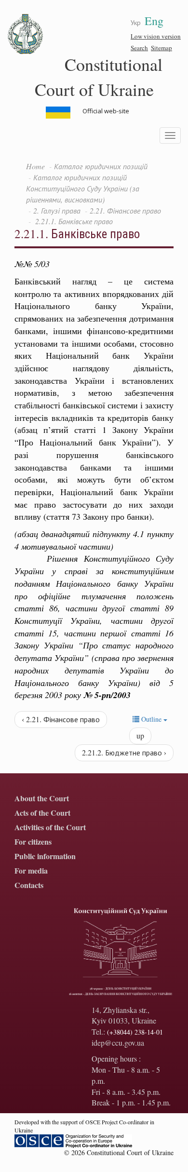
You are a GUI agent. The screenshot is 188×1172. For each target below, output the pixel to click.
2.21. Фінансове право (125, 210)
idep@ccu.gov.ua (118, 1042)
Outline (151, 719)
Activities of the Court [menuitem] (50, 827)
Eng (154, 20)
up (140, 735)
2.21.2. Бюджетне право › (124, 752)
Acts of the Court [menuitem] (42, 813)
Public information (45, 856)
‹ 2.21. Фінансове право (61, 719)
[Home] (25, 34)
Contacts (28, 885)
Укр (136, 22)
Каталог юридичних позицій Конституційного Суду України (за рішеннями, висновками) (82, 188)
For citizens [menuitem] (33, 842)
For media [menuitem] (31, 871)
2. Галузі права (57, 210)
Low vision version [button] (156, 36)
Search (139, 47)
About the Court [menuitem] (41, 799)
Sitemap (161, 47)
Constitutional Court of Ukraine (99, 76)
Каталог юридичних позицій (101, 166)
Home (35, 166)
